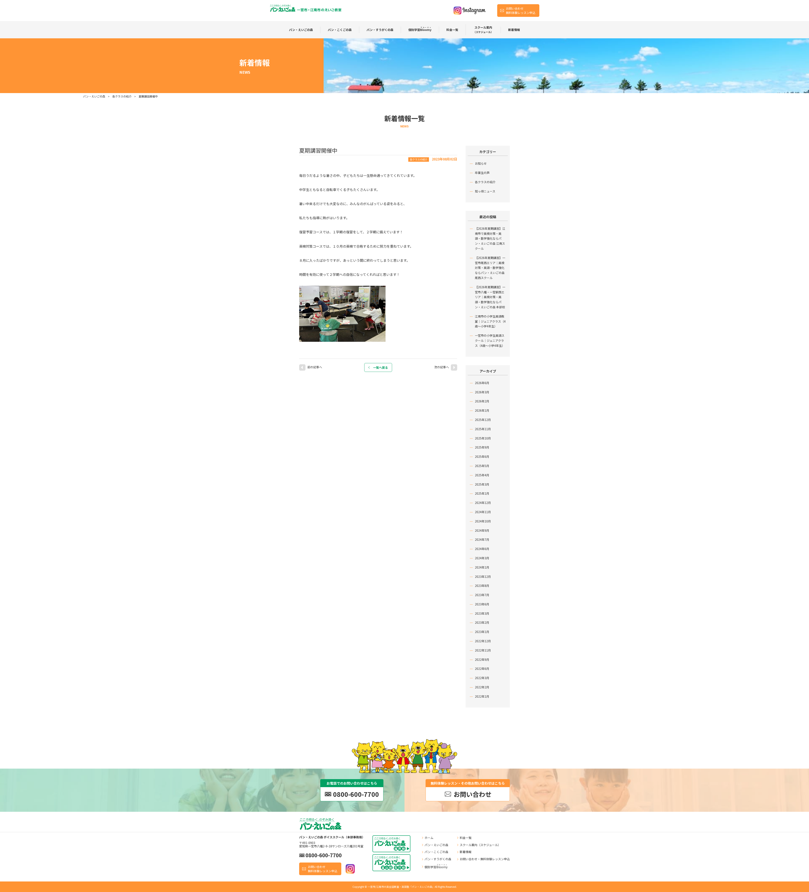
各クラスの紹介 (485, 182)
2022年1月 (482, 696)
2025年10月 (483, 438)
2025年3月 (482, 484)
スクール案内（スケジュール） (480, 845)
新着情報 (514, 30)
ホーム (429, 838)
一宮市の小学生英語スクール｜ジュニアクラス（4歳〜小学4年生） (490, 340)
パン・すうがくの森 (380, 30)
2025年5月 (482, 466)
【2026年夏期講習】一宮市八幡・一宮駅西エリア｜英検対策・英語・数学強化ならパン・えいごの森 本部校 (490, 297)
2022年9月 (482, 659)
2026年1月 (482, 410)
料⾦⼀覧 (452, 30)
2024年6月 (482, 549)
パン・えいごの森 (301, 30)
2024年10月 (483, 521)
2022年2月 (482, 687)
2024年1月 (482, 567)
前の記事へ (314, 367)
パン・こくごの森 (340, 30)
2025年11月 (483, 429)
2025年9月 (482, 447)
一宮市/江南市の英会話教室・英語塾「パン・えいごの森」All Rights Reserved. (412, 886)
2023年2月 (482, 622)
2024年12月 (483, 503)
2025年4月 (482, 475)
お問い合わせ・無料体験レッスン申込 (485, 859)
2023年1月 (482, 632)
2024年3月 (482, 558)
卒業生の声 (482, 173)
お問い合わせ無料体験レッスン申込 (520, 10)
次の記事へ (441, 367)
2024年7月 (482, 539)
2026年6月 (482, 383)
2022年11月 (483, 650)
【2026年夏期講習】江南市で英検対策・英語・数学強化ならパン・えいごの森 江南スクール (490, 238)
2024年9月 (482, 530)
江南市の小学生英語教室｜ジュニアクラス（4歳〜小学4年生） (490, 321)
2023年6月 (482, 604)
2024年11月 (483, 512)
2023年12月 (483, 576)
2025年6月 (482, 456)
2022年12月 (483, 641)
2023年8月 (482, 586)
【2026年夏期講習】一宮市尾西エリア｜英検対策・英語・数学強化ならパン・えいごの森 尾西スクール (490, 268)
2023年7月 (482, 595)
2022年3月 (482, 678)
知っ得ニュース (485, 191)
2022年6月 (482, 668)
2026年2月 (482, 401)
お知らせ (481, 163)
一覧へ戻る (380, 367)
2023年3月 (482, 613)
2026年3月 (482, 392)
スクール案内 (483, 29)
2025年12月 (483, 420)
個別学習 (419, 29)
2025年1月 (482, 493)
